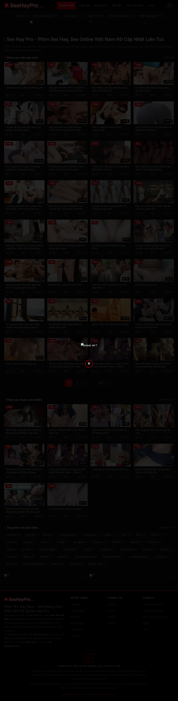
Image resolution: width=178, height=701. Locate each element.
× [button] (89, 363)
